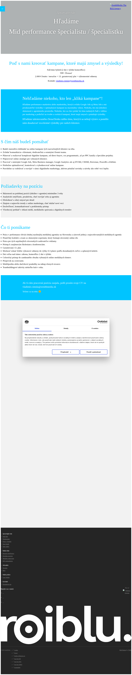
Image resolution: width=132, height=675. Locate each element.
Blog (4, 570)
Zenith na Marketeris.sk (19, 656)
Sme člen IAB (17, 659)
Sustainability (17, 667)
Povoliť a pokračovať (94, 352)
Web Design (122, 650)
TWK (129, 650)
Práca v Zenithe (7, 541)
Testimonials (6, 539)
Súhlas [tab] (37, 328)
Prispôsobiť (65, 352)
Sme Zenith (6, 544)
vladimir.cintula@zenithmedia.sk (70, 81)
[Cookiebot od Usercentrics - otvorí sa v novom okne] (98, 322)
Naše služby (6, 546)
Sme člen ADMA (18, 664)
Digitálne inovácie (8, 556)
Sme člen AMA (17, 661)
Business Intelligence (8, 553)
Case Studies (6, 577)
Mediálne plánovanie (8, 558)
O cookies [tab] (95, 328)
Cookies (16, 650)
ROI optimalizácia (8, 561)
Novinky (5, 568)
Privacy (16, 653)
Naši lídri (5, 536)
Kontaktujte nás (7, 584)
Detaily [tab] (66, 328)
